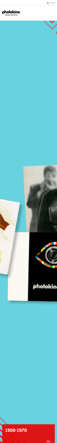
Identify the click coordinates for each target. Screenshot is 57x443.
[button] (51, 437)
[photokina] (12, 13)
